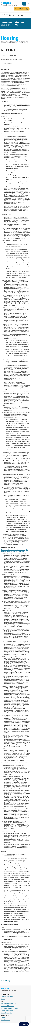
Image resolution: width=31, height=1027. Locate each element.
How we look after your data (8, 1003)
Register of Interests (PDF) (8, 1010)
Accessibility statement (7, 996)
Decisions (8, 14)
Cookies (3, 999)
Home (2, 14)
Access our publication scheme (9, 1008)
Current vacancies (5, 1020)
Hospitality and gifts (6, 1013)
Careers (3, 1017)
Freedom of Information (7, 1006)
